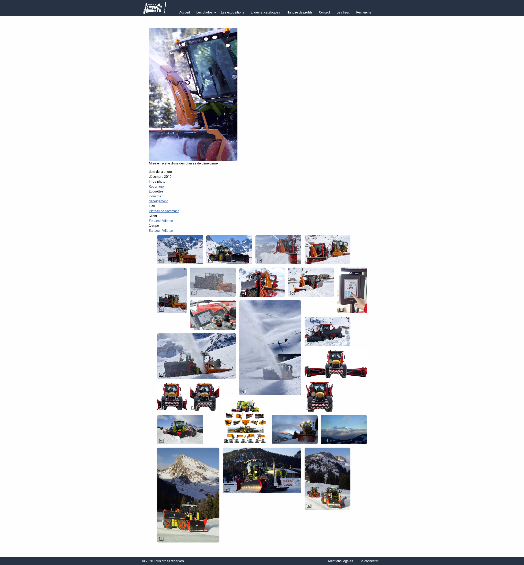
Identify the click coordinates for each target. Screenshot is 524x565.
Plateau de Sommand (164, 211)
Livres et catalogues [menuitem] (265, 12)
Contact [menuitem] (324, 12)
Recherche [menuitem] (363, 12)
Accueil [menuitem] (184, 12)
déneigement (158, 201)
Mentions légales (340, 561)
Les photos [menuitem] (204, 12)
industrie (155, 196)
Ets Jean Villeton (161, 221)
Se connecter (369, 561)
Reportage (156, 186)
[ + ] (161, 261)
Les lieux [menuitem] (343, 12)
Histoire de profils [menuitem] (300, 12)
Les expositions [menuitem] (232, 12)
